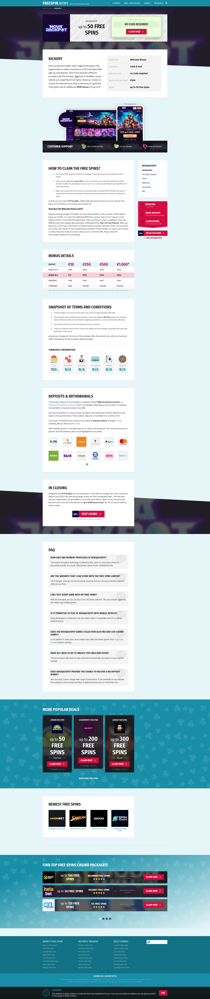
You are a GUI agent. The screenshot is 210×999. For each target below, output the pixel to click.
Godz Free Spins (48, 948)
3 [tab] (107, 919)
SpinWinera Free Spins (120, 830)
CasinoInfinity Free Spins (88, 720)
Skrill (78, 423)
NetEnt (96, 223)
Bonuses (51, 8)
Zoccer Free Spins (99, 829)
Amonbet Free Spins (57, 829)
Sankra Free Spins (78, 829)
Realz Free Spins (84, 955)
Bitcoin (73, 405)
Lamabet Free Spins (119, 720)
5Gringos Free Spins (85, 958)
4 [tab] (110, 919)
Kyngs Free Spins (84, 952)
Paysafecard (54, 405)
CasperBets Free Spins (50, 961)
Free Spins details (149, 174)
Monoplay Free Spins (50, 945)
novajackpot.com (130, 104)
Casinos (116, 3)
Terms (144, 178)
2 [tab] (90, 464)
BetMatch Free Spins (85, 945)
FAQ (143, 191)
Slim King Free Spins (49, 952)
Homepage (45, 8)
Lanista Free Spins (49, 964)
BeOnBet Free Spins (85, 968)
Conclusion (146, 187)
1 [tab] (87, 464)
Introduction (147, 170)
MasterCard (64, 405)
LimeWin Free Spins (57, 720)
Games (147, 3)
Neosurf (93, 184)
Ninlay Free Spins (84, 964)
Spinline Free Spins (84, 961)
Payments (158, 3)
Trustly (118, 420)
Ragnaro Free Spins (120, 964)
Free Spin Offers (132, 3)
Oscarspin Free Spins (121, 945)
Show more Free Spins (88, 778)
